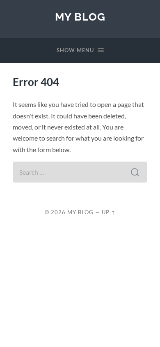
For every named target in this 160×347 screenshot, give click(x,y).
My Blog (80, 16)
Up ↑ (109, 212)
